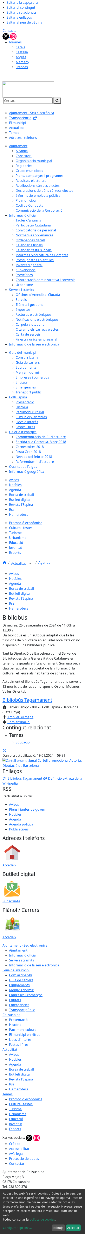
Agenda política (21, 824)
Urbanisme (17, 1114)
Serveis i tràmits (21, 960)
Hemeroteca (18, 608)
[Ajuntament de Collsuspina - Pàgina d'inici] (28, 89)
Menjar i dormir (21, 990)
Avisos (14, 573)
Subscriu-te (11, 901)
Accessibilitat (19, 1148)
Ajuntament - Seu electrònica (24, 945)
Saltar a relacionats (22, 12)
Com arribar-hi (18, 722)
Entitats (15, 1000)
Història (15, 1024)
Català (20, 47)
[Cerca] (57, 101)
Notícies (15, 578)
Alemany (22, 62)
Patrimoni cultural (23, 1029)
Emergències (19, 1005)
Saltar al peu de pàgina (24, 22)
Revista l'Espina (21, 598)
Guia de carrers (21, 980)
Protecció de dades (24, 1158)
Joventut (15, 1124)
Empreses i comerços (25, 995)
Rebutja (58, 1228)
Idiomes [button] (15, 42)
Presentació (18, 1019)
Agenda (44, 562)
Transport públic (22, 1010)
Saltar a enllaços (19, 17)
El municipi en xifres (24, 1034)
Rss (11, 603)
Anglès (21, 57)
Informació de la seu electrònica (34, 965)
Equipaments (19, 985)
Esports (15, 1129)
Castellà (22, 52)
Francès (22, 67)
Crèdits (14, 1143)
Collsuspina (11, 1014)
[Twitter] (6, 36)
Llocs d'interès (20, 1039)
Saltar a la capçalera (22, 2)
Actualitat (19, 563)
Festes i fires (18, 1044)
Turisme (15, 1109)
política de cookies (42, 1219)
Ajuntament (18, 950)
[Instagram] (13, 36)
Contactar (10, 30)
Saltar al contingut (21, 7)
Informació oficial (23, 955)
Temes (7, 1094)
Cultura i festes (21, 1104)
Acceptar (73, 1228)
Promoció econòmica (25, 1099)
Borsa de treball (21, 588)
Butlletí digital (20, 593)
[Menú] (4, 108)
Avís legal (16, 1153)
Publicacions (19, 829)
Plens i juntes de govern (27, 809)
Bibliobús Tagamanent (27, 700)
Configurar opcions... (17, 1228)
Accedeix (9, 865)
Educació (16, 1119)
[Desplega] (30, 564)
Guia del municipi (16, 970)
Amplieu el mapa (20, 717)
